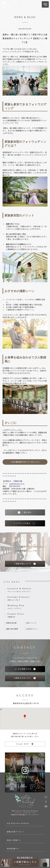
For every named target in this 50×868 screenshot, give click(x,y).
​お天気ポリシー (32, 629)
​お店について (31, 623)
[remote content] (25, 105)
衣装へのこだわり (14, 600)
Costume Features (19, 597)
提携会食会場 (11, 623)
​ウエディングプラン (15, 608)
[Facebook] (46, 801)
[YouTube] (46, 806)
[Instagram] (46, 797)
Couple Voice (16, 614)
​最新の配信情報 (12, 629)
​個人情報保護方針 (25, 857)
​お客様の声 (11, 617)
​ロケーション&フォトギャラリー (19, 591)
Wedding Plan (16, 605)
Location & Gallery (20, 588)
